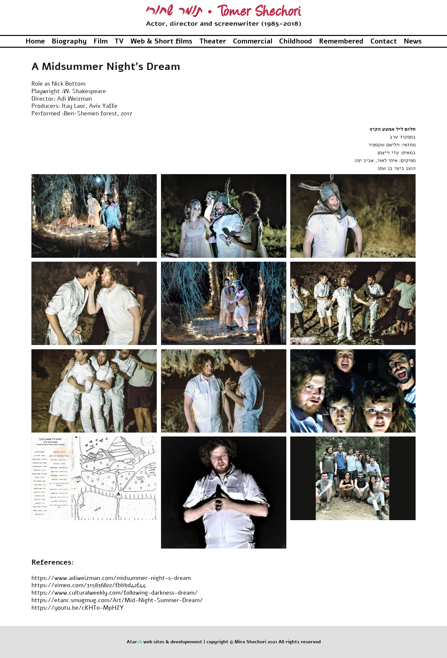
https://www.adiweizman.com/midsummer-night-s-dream (111, 578)
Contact (383, 41)
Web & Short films (161, 41)
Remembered (341, 41)
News (413, 41)
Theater (212, 41)
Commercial (252, 41)
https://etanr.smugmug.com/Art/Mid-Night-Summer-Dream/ (117, 600)
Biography (69, 41)
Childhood (295, 41)
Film (101, 41)
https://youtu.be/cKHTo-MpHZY (77, 608)
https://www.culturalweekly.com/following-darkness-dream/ (114, 593)
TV (119, 41)
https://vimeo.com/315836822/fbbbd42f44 (88, 585)
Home (35, 41)
